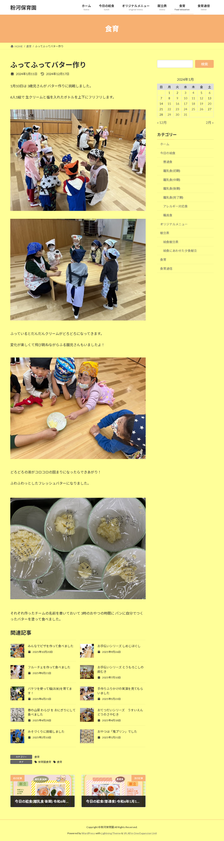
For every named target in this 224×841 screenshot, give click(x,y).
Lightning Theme (111, 833)
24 (185, 109)
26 (201, 109)
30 (177, 114)
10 (185, 98)
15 (169, 103)
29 (169, 114)
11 (193, 98)
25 (193, 109)
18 (193, 103)
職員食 (167, 215)
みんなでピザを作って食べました (51, 646)
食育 (37, 757)
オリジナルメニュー (174, 224)
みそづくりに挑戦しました (46, 731)
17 (185, 103)
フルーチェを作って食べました (49, 667)
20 (209, 103)
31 (185, 114)
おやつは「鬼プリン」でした (117, 731)
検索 (204, 64)
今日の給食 (167, 153)
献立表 (164, 233)
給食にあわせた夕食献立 (180, 251)
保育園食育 (44, 762)
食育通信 (166, 268)
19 (201, 103)
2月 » (210, 122)
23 (177, 109)
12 (201, 98)
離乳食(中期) (171, 180)
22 (169, 109)
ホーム (164, 144)
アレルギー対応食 (175, 206)
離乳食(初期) (171, 171)
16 (177, 103)
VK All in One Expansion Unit (140, 833)
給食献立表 (170, 242)
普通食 (167, 162)
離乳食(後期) (171, 188)
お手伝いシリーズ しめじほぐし (119, 646)
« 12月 (162, 122)
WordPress (88, 833)
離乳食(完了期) (173, 197)
